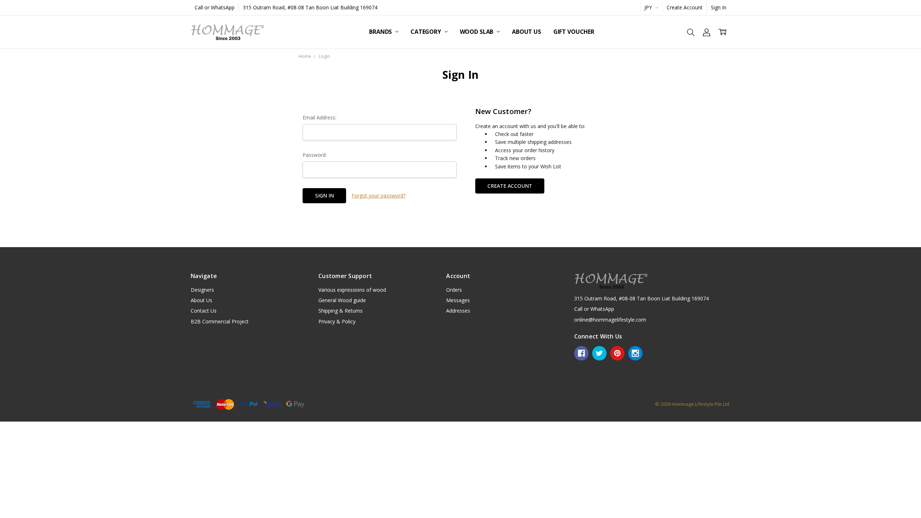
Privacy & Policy (336, 321)
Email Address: (319, 117)
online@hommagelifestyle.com (610, 319)
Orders (454, 289)
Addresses (458, 310)
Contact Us (204, 310)
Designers (202, 289)
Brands (381, 32)
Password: (315, 154)
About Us (526, 32)
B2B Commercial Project (220, 321)
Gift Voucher (573, 32)
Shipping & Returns (340, 310)
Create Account (685, 7)
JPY (648, 7)
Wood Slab (477, 32)
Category (426, 32)
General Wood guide (342, 300)
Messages (458, 300)
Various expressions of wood (352, 289)
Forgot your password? (378, 195)
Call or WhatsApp (215, 7)
